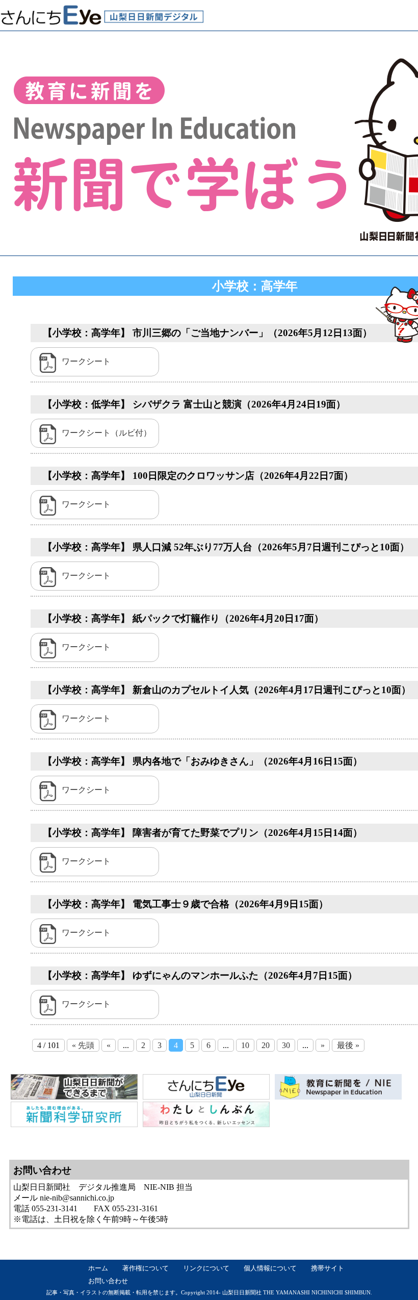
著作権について (145, 1268)
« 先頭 (83, 1045)
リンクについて (206, 1268)
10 (245, 1045)
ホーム (98, 1268)
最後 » (348, 1045)
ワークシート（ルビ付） (106, 432)
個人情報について (270, 1268)
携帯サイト (327, 1268)
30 (286, 1045)
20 (266, 1045)
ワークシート (86, 361)
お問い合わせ (108, 1281)
